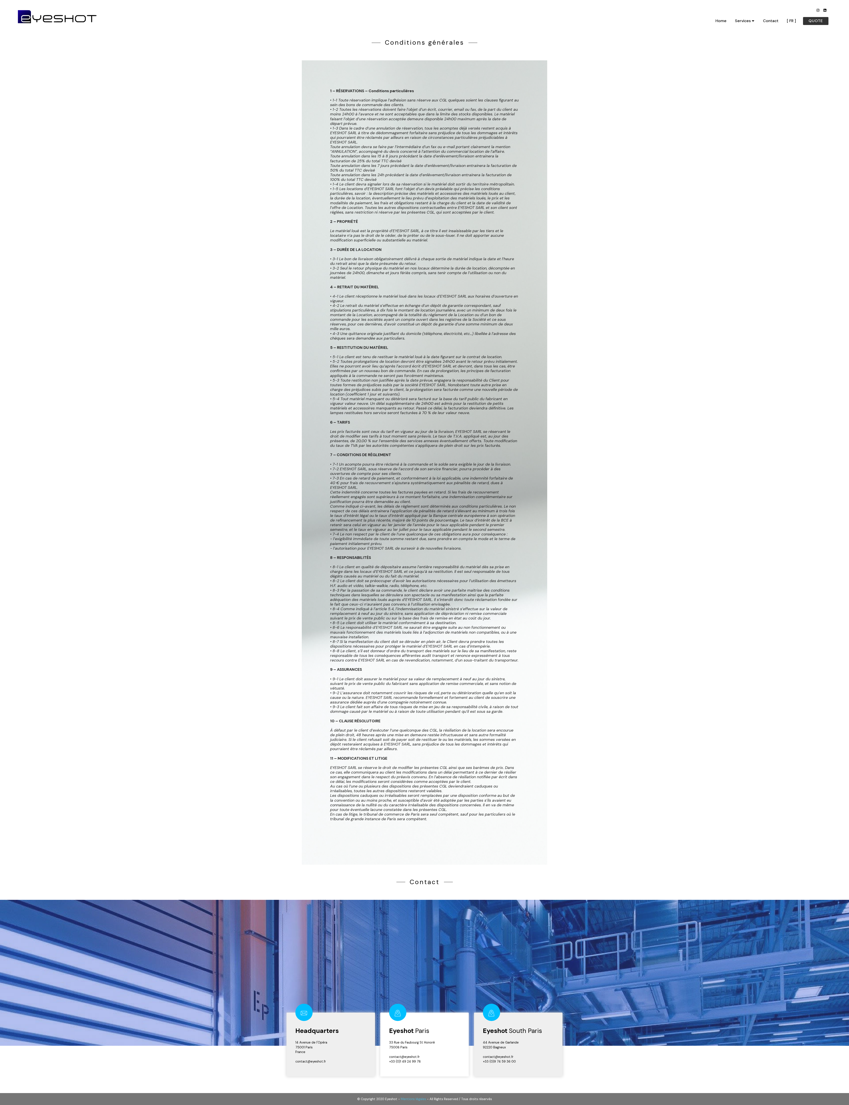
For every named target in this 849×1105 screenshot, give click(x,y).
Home (721, 20)
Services (743, 20)
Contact (770, 20)
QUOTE (816, 20)
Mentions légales (413, 1099)
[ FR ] (791, 20)
